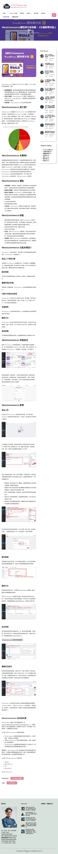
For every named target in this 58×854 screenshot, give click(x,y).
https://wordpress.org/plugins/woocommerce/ (15, 724)
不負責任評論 (46, 151)
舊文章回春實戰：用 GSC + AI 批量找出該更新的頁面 (49, 64)
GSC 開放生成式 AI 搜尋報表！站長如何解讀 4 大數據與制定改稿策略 (50, 80)
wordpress (12, 783)
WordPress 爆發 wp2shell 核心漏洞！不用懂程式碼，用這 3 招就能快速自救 (50, 89)
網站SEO (45, 157)
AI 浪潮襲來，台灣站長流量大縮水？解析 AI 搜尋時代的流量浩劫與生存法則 (50, 98)
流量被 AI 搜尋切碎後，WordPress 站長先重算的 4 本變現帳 (50, 55)
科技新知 (45, 155)
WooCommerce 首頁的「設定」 (27, 590)
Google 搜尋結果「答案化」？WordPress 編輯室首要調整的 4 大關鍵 (50, 116)
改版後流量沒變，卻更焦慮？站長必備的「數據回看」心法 (50, 124)
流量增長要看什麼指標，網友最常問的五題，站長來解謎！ (50, 132)
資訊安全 (45, 160)
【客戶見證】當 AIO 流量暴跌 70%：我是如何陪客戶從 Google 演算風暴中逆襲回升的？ (50, 107)
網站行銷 (45, 159)
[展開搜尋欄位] (54, 15)
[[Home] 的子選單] (7, 13)
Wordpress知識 (17, 778)
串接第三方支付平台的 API (17, 601)
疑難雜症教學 (46, 153)
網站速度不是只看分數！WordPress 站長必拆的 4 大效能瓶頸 (49, 72)
